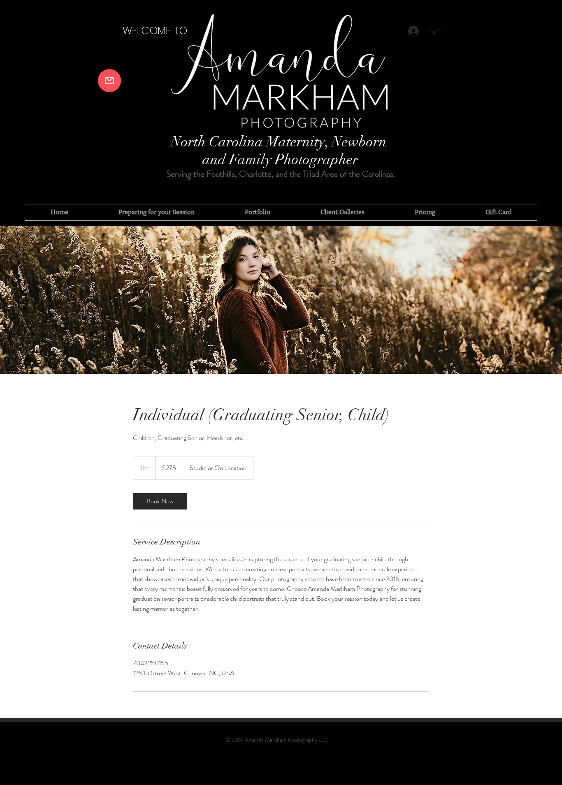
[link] (160, 501)
